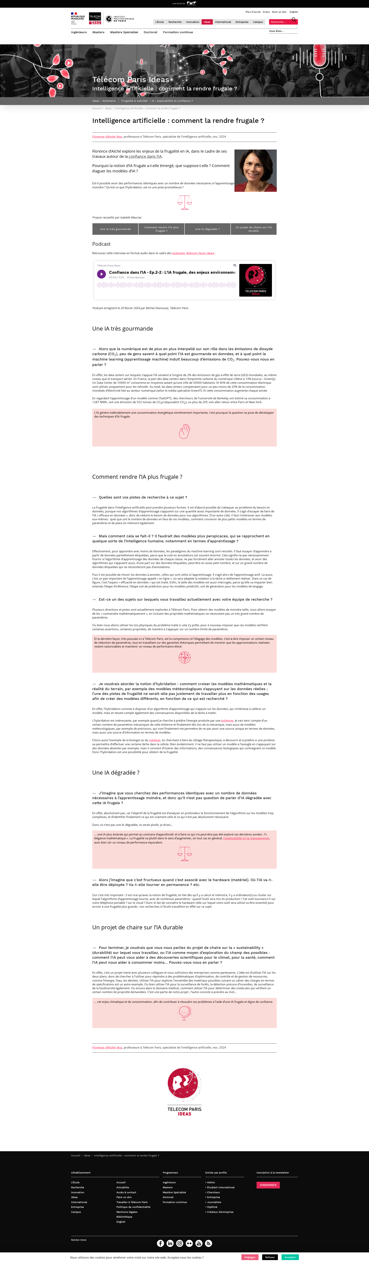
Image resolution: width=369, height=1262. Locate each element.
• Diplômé (211, 1207)
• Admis (210, 1182)
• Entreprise (212, 1197)
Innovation (192, 22)
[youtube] (199, 1243)
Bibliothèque (124, 1216)
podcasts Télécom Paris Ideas (193, 253)
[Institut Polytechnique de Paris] (119, 21)
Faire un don (279, 12)
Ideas (207, 22)
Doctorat (150, 32)
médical (154, 740)
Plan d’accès (253, 12)
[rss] (208, 1243)
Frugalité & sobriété (134, 100)
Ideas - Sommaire (104, 100)
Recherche (175, 22)
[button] (249, 1257)
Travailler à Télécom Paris (132, 1202)
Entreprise (242, 22)
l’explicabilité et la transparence (246, 838)
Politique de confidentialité (133, 1207)
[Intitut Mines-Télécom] (192, 3)
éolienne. (227, 720)
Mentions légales (126, 1212)
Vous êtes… (276, 31)
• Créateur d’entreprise (219, 1212)
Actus (266, 12)
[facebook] (160, 1243)
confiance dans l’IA (145, 156)
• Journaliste (213, 1202)
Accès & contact (126, 1192)
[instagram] (179, 1243)
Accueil (75, 1155)
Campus (258, 22)
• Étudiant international (219, 1187)
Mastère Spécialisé (124, 32)
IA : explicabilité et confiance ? (172, 100)
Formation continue (178, 32)
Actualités (122, 1187)
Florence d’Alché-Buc (107, 136)
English (294, 12)
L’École (159, 22)
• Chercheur (212, 1192)
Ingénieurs (79, 32)
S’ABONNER (268, 1185)
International (223, 22)
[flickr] (189, 1243)
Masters (98, 32)
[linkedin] (170, 1243)
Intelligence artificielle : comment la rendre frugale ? (126, 1155)
